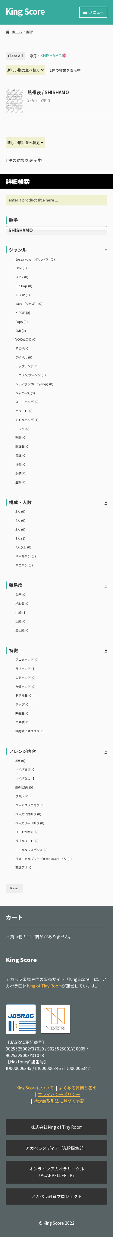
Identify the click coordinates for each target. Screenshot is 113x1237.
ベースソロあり (28, 814)
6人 (20, 538)
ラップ (22, 704)
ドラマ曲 (24, 695)
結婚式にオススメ (30, 731)
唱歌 (21, 437)
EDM (21, 268)
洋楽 (21, 464)
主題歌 (22, 722)
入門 (21, 594)
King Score (25, 11)
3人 (20, 511)
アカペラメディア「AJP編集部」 (57, 1148)
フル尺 (22, 796)
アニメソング (27, 659)
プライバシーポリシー (59, 1094)
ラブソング (25, 668)
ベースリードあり (29, 823)
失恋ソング (25, 677)
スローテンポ (27, 401)
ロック (22, 428)
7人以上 (23, 547)
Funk (21, 277)
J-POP (22, 295)
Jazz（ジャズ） (28, 303)
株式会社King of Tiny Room (57, 1127)
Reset (14, 888)
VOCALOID (25, 339)
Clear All (15, 55)
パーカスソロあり (30, 805)
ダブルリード (27, 840)
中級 (21, 612)
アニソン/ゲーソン (30, 375)
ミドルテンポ (27, 419)
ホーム (16, 31)
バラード (24, 410)
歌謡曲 (22, 446)
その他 (22, 348)
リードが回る (27, 831)
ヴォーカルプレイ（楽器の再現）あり (43, 858)
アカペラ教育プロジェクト (56, 1196)
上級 (21, 621)
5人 (20, 529)
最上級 (22, 630)
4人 (20, 520)
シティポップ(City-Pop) (34, 384)
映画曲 (22, 713)
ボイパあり (25, 769)
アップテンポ (27, 366)
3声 (20, 760)
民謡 (21, 455)
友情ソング (25, 686)
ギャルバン (25, 556)
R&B (20, 330)
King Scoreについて (35, 1088)
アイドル (23, 357)
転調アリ (24, 867)
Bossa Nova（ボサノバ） (35, 259)
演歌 (21, 473)
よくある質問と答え (78, 1088)
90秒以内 (24, 787)
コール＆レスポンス (31, 849)
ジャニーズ (25, 393)
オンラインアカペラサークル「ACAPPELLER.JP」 (56, 1172)
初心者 (22, 603)
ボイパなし (25, 778)
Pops (21, 321)
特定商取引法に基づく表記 (59, 1101)
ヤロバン (24, 565)
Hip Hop (23, 286)
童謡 (21, 482)
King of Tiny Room (44, 986)
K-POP (22, 312)
